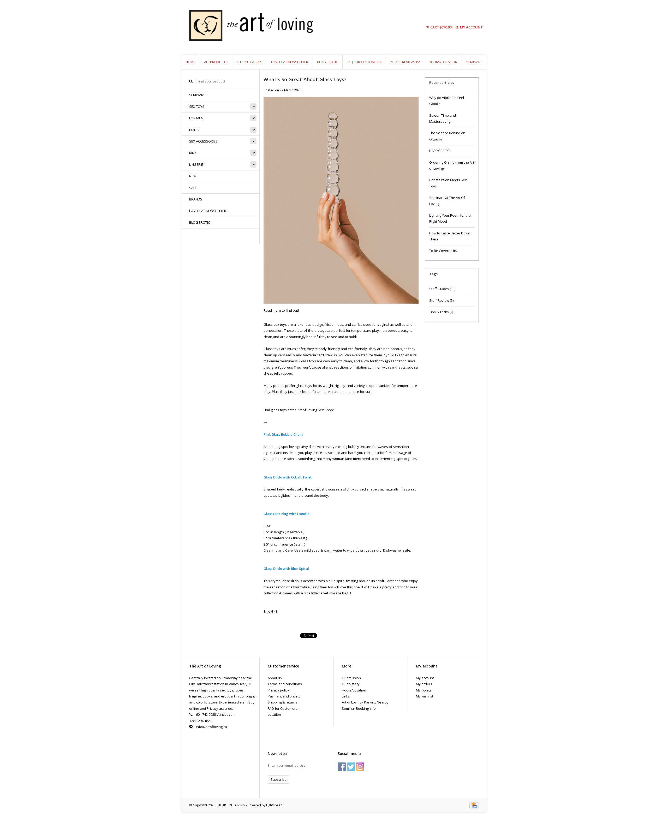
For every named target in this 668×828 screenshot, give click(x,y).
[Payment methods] (474, 805)
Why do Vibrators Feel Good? (446, 100)
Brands (195, 199)
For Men (196, 118)
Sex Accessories (203, 141)
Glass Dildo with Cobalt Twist (288, 477)
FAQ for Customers (364, 62)
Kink (192, 152)
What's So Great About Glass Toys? (305, 79)
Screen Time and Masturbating (442, 118)
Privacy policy (278, 690)
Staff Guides (442, 288)
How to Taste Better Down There (449, 236)
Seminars (474, 62)
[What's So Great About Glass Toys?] (341, 201)
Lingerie (196, 164)
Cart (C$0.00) (441, 27)
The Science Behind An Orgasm (447, 136)
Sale (193, 187)
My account (471, 27)
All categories (249, 62)
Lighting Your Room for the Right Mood (450, 218)
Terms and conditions (285, 684)
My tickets (424, 690)
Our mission (351, 678)
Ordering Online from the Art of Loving (451, 165)
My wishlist (424, 696)
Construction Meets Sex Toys (448, 183)
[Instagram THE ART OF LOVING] (360, 766)
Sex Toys (196, 106)
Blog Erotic (327, 62)
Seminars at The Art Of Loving (447, 200)
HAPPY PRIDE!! (440, 150)
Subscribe (279, 779)
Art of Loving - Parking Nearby (365, 702)
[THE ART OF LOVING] (290, 27)
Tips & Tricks (441, 312)
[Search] (191, 81)
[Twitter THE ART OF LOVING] (351, 766)
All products (216, 62)
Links (346, 696)
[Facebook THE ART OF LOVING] (342, 766)
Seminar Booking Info (359, 708)
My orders (424, 684)
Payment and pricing (284, 696)
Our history (351, 684)
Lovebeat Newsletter (289, 62)
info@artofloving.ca (211, 726)
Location (274, 714)
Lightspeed (274, 805)
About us (275, 678)
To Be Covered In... (443, 250)
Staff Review (441, 300)
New (192, 176)
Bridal (194, 129)
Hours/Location (443, 62)
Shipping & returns (282, 702)
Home (190, 62)
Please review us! (405, 62)
